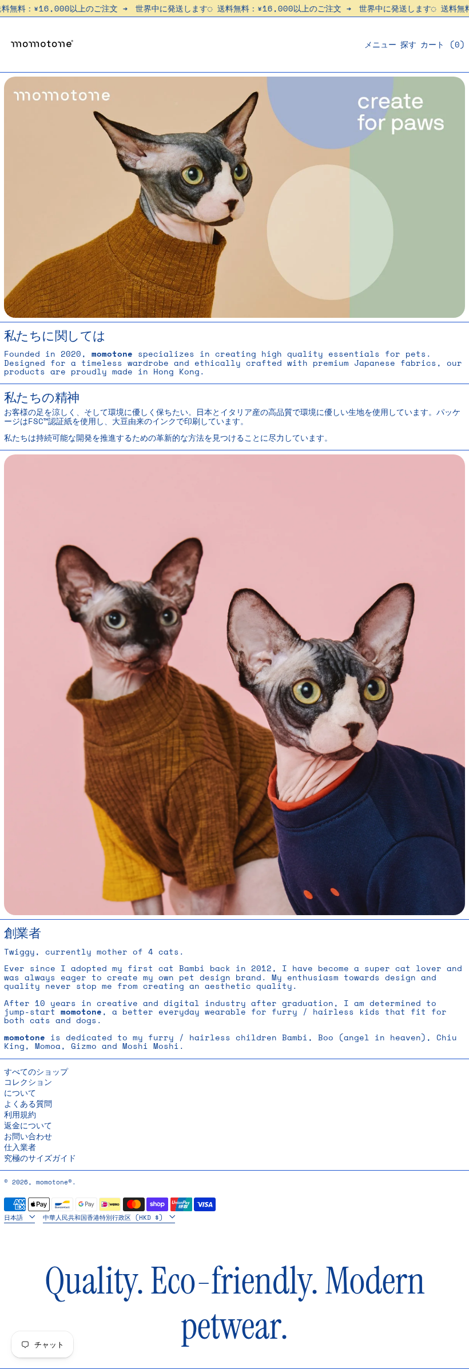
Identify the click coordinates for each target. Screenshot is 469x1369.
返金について (28, 1125)
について (20, 1093)
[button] (408, 44)
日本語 (15, 1217)
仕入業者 (20, 1147)
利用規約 (20, 1114)
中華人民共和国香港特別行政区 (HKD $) (105, 1217)
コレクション (28, 1082)
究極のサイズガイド (40, 1158)
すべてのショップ (36, 1071)
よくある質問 (28, 1103)
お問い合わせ (28, 1136)
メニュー (380, 44)
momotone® (54, 1182)
